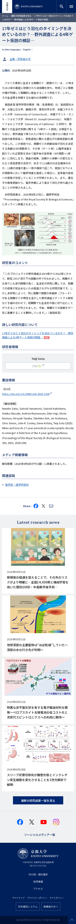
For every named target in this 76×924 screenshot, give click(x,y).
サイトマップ (18, 897)
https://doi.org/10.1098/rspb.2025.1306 (25, 394)
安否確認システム (27, 906)
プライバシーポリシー (37, 897)
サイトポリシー (57, 897)
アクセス (38, 888)
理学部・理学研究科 (17, 485)
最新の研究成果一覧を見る (38, 800)
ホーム (5, 15)
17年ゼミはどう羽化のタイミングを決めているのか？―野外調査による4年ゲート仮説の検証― (37, 335)
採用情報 (38, 881)
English (27, 49)
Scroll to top (72, 920)
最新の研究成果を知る (21, 15)
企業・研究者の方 (20, 59)
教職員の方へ (51, 906)
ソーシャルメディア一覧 (39, 834)
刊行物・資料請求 (38, 874)
